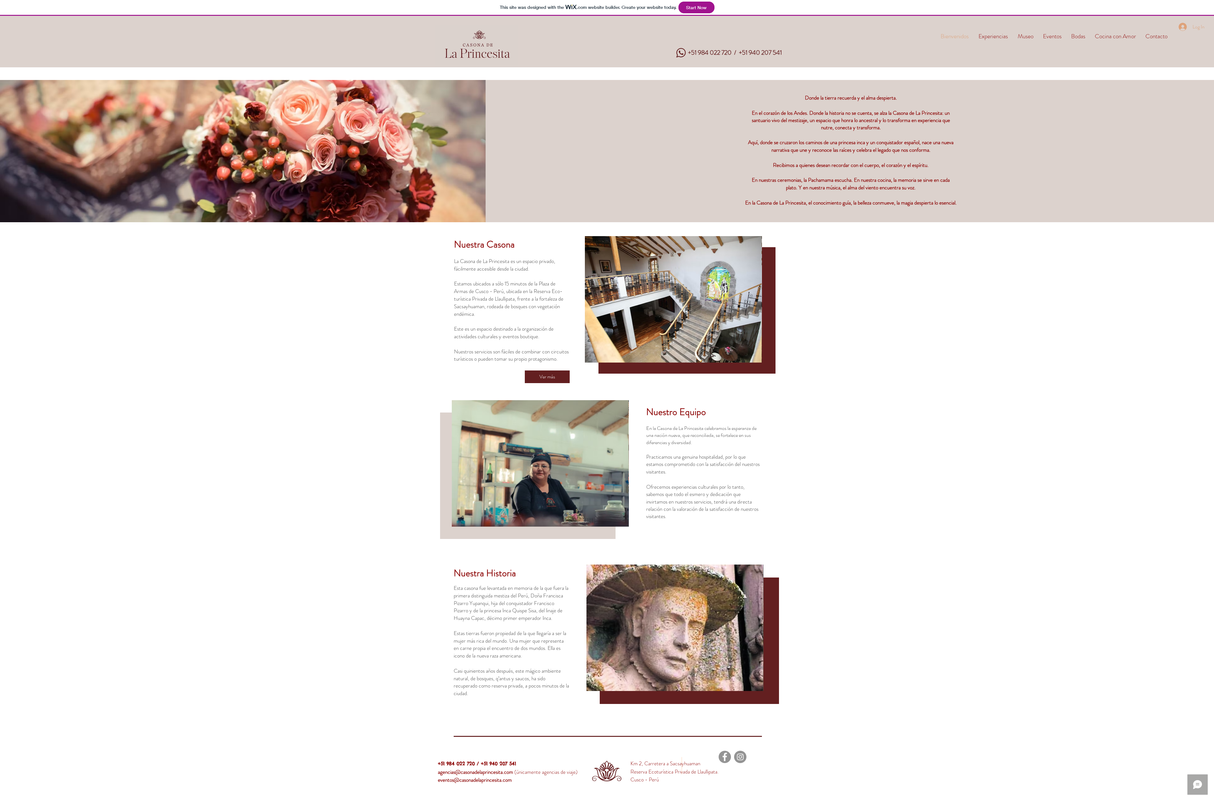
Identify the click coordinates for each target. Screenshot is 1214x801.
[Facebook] (725, 757)
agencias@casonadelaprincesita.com (475, 772)
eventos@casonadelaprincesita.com (475, 780)
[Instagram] (740, 757)
